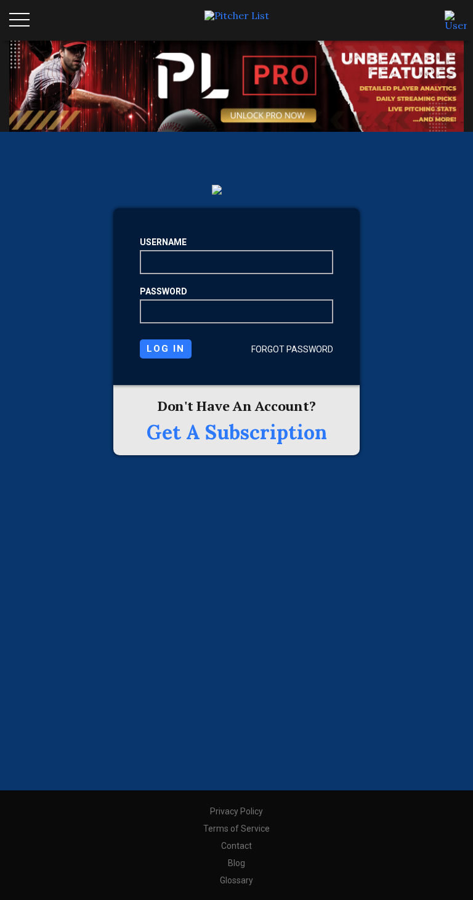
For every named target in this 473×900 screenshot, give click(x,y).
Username (163, 242)
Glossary (236, 880)
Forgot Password (292, 349)
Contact (236, 846)
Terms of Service (236, 828)
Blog (236, 863)
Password (163, 291)
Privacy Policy (236, 811)
